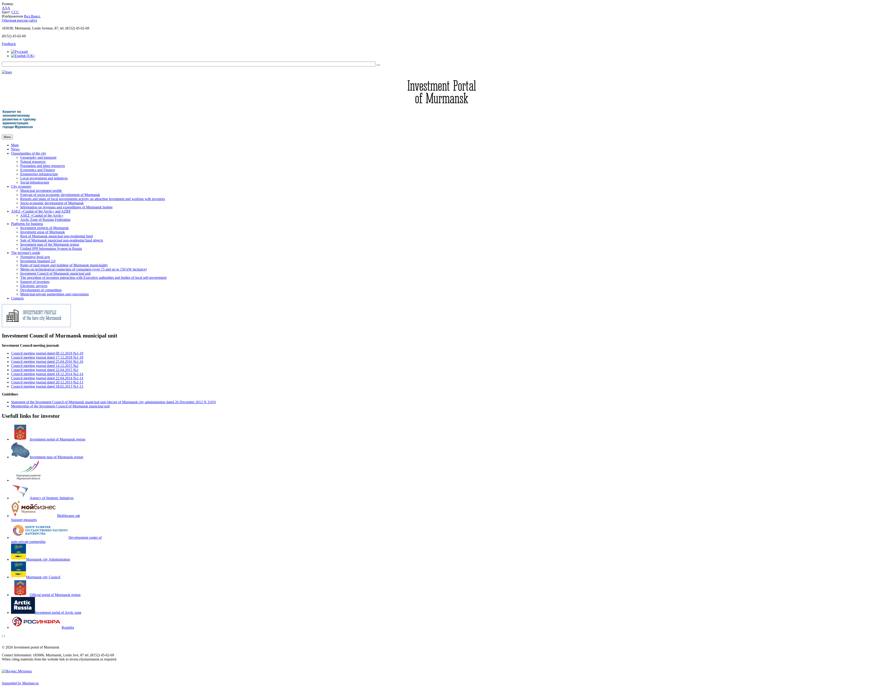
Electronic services (33, 286)
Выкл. (36, 16)
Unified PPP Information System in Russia (51, 249)
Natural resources (33, 162)
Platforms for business (27, 224)
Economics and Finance (37, 170)
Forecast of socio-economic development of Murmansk (60, 195)
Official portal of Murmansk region (55, 595)
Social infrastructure (34, 182)
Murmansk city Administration (48, 559)
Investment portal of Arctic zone (58, 612)
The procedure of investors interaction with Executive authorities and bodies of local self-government (93, 278)
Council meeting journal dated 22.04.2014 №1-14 (47, 378)
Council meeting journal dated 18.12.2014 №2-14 (47, 374)
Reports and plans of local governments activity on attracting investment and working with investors (92, 199)
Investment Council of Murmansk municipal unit (55, 273)
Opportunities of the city (28, 153)
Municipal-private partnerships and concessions (54, 294)
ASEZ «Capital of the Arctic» (41, 215)
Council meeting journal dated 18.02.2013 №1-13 (47, 386)
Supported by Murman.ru (20, 683)
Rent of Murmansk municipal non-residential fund (56, 236)
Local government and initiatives (44, 178)
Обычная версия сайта (19, 20)
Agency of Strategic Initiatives (52, 498)
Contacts (17, 298)
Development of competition (41, 290)
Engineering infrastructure (39, 174)
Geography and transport (38, 157)
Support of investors (34, 282)
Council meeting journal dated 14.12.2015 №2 (44, 366)
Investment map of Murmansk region (56, 457)
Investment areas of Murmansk (42, 232)
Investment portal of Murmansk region (57, 439)
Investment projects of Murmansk (44, 228)
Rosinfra (68, 627)
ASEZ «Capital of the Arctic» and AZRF (41, 211)
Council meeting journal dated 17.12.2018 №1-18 (47, 357)
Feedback (9, 44)
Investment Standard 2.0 (37, 261)
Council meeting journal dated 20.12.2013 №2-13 (47, 382)
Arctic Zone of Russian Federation (45, 220)
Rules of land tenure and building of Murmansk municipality (64, 265)
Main (15, 145)
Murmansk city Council (43, 577)
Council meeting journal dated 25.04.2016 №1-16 (47, 361)
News (15, 149)
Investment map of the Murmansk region (49, 244)
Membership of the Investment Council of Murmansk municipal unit (60, 406)
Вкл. (27, 16)
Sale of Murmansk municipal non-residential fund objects (61, 240)
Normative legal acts (35, 257)
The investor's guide (25, 253)
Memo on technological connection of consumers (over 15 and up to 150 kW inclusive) (83, 269)
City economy (21, 186)
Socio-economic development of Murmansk (52, 203)
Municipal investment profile (41, 191)
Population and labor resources (42, 166)
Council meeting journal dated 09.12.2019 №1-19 (47, 353)
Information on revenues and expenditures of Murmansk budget (66, 207)
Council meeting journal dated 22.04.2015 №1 (44, 370)
